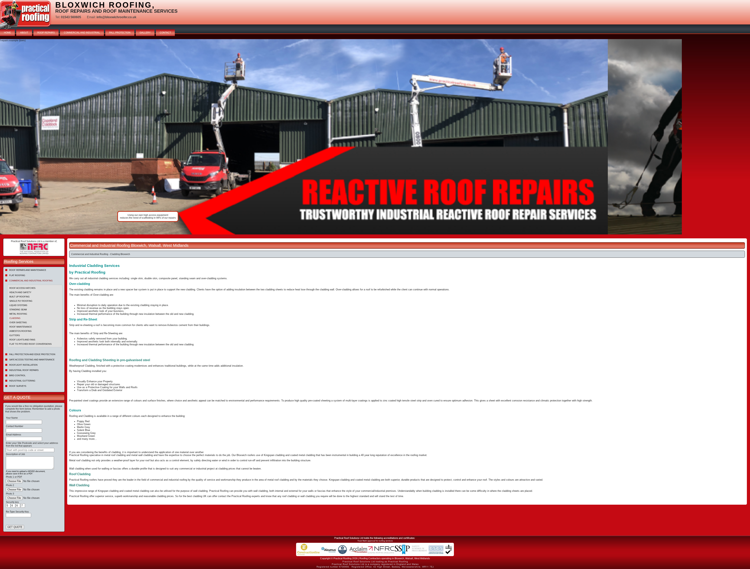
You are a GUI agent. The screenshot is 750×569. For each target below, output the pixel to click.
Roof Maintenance (20, 327)
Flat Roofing (17, 275)
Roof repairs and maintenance (27, 270)
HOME (7, 32)
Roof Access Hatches (22, 288)
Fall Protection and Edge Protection (32, 354)
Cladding (15, 318)
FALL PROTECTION (119, 32)
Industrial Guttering (22, 381)
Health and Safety (20, 292)
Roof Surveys (17, 386)
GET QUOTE (14, 527)
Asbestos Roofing (20, 331)
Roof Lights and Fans (22, 339)
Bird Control (17, 375)
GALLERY (145, 32)
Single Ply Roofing (20, 301)
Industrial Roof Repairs (23, 370)
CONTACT (165, 32)
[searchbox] (30, 450)
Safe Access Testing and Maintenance (31, 359)
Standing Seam (18, 309)
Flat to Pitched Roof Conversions (30, 344)
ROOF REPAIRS (46, 32)
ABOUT (24, 32)
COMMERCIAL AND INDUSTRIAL (82, 32)
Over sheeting (18, 322)
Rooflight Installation (23, 365)
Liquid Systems (18, 305)
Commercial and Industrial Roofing (31, 280)
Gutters (14, 335)
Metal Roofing (18, 314)
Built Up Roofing (19, 296)
